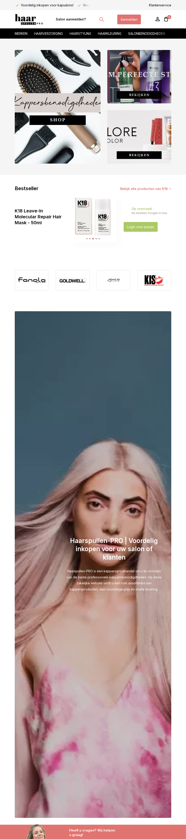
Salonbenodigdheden (146, 33)
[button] (87, 238)
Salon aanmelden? (71, 19)
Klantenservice (160, 5)
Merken (21, 33)
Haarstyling (80, 33)
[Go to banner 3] (139, 137)
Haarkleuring (109, 33)
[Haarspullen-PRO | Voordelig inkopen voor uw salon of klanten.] (29, 19)
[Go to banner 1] (57, 107)
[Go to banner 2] (139, 76)
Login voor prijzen (140, 227)
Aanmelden (129, 19)
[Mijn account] (157, 19)
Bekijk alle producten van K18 (144, 189)
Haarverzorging (48, 33)
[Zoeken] (101, 19)
